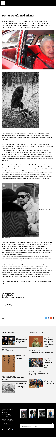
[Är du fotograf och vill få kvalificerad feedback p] (33, 414)
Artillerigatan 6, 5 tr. (6, 412)
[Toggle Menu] (54, 3)
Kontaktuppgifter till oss (7, 416)
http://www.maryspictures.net (13, 297)
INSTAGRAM (29, 426)
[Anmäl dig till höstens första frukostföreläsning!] (24, 414)
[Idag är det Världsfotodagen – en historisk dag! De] (42, 414)
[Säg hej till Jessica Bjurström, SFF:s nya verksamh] (51, 414)
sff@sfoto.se (8, 424)
